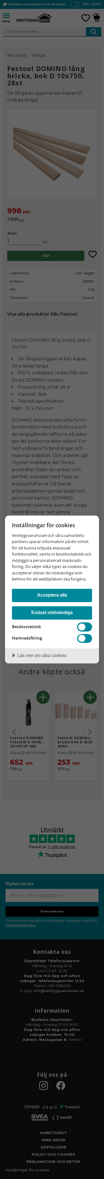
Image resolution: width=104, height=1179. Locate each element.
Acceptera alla (52, 594)
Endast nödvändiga (52, 612)
